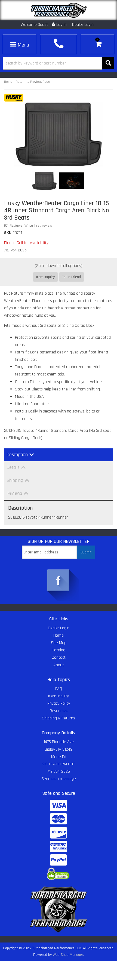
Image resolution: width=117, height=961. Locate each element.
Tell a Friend (71, 277)
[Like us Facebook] (58, 580)
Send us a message (58, 779)
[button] (58, 63)
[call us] (58, 44)
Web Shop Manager (68, 954)
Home (8, 82)
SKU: (8, 233)
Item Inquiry (45, 277)
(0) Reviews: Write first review (28, 225)
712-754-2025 (58, 771)
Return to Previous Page (33, 82)
